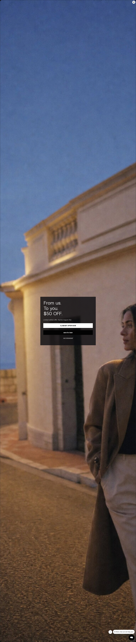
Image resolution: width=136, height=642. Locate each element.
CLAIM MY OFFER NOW (68, 325)
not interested (68, 338)
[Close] (134, 2)
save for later (68, 332)
